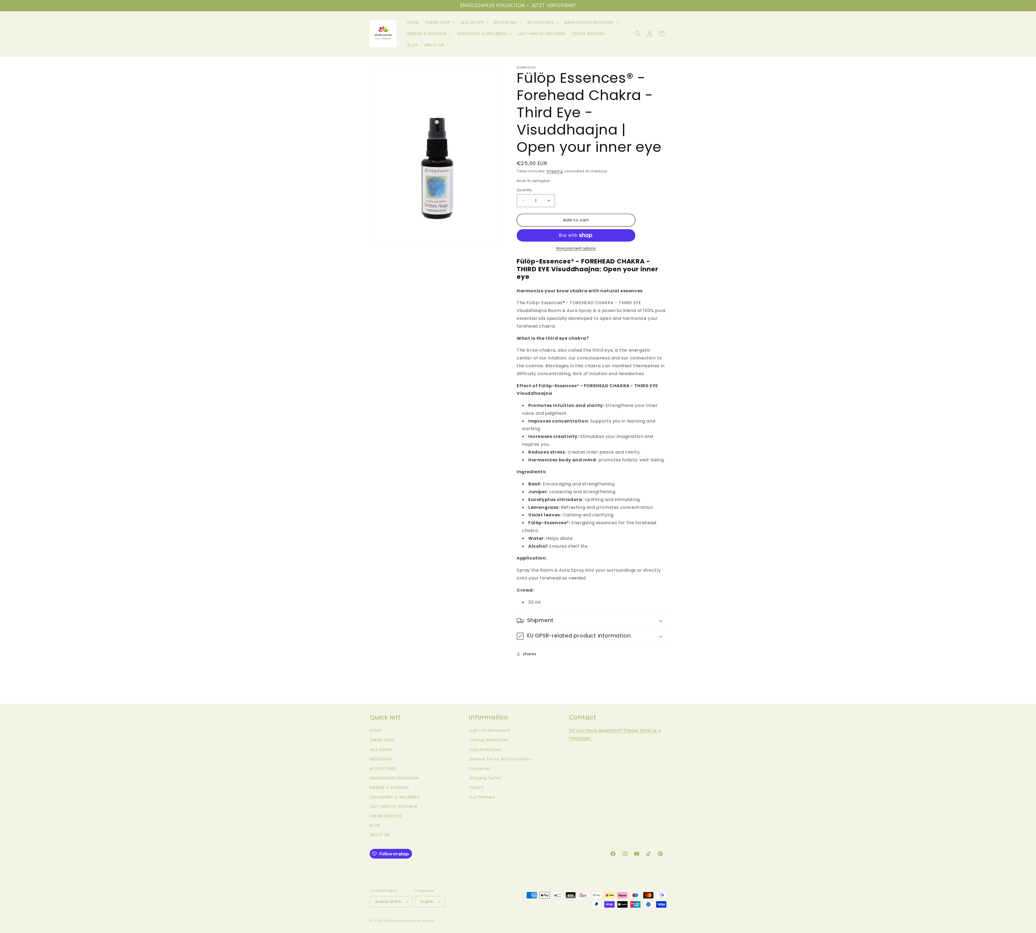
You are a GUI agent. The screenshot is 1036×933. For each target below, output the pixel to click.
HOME (375, 730)
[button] (440, 22)
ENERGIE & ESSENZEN (389, 787)
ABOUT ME (380, 835)
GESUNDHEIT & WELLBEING (395, 797)
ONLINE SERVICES (386, 816)
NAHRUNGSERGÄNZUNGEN (394, 778)
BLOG (375, 825)
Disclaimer (479, 768)
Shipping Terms (484, 778)
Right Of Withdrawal (489, 730)
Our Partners (482, 797)
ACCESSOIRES (383, 768)
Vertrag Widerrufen (488, 740)
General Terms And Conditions (500, 759)
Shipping (555, 171)
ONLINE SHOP (382, 740)
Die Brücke (392, 920)
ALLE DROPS (381, 749)
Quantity (524, 190)
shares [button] (529, 654)
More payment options (576, 248)
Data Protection (485, 749)
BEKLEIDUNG (381, 759)
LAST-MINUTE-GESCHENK (394, 806)
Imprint (476, 787)
